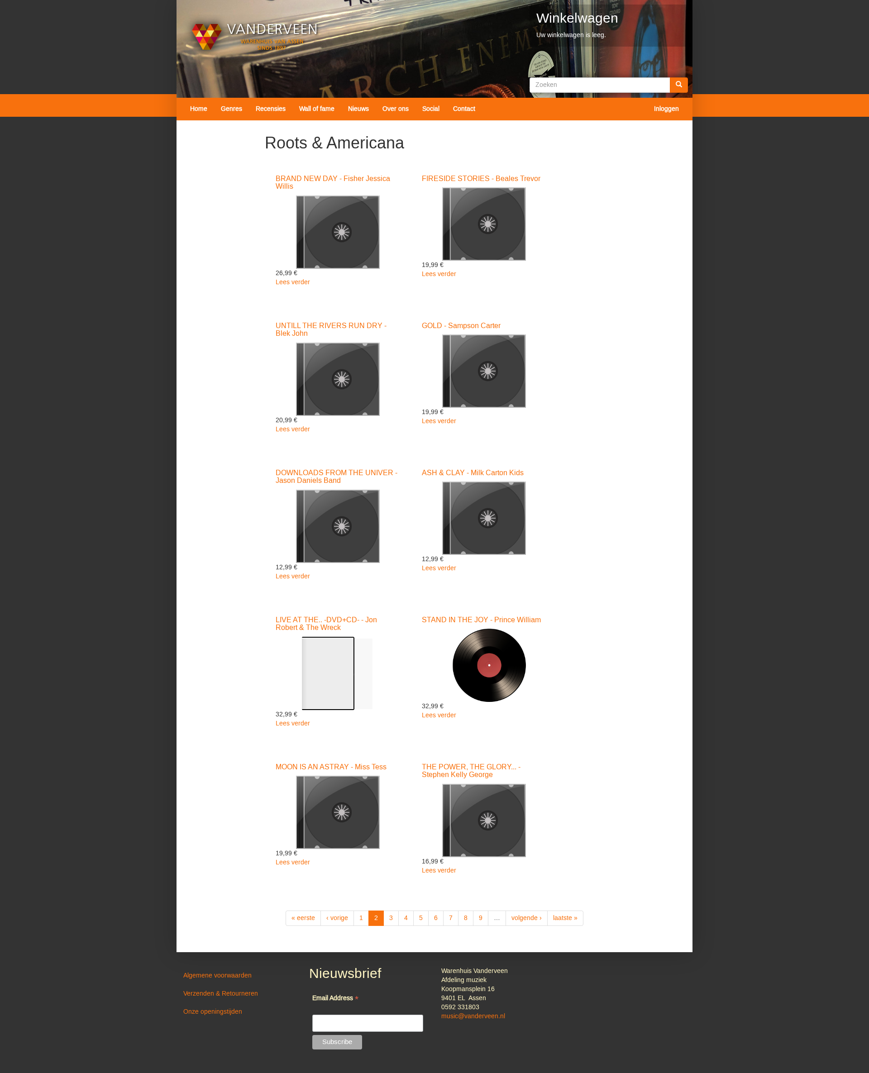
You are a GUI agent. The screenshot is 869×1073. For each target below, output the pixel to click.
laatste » (565, 918)
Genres (231, 109)
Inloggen (666, 109)
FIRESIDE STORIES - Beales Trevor (481, 178)
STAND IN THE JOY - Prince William (481, 620)
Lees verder (293, 282)
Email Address (335, 999)
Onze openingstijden (212, 1012)
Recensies (271, 109)
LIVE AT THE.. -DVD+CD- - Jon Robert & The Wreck (326, 624)
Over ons (395, 109)
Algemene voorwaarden (217, 976)
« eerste (303, 918)
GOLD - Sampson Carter (461, 325)
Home (198, 109)
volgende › (526, 918)
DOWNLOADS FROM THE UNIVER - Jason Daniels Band (336, 477)
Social (430, 109)
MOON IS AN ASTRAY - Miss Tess (331, 767)
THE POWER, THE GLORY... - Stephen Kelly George (471, 771)
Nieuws (358, 109)
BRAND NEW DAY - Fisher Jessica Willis (333, 182)
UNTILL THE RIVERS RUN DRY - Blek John (331, 330)
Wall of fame (316, 109)
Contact (464, 109)
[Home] (255, 36)
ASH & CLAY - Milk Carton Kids (473, 472)
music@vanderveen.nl (473, 1016)
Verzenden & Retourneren (220, 994)
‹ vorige (337, 918)
